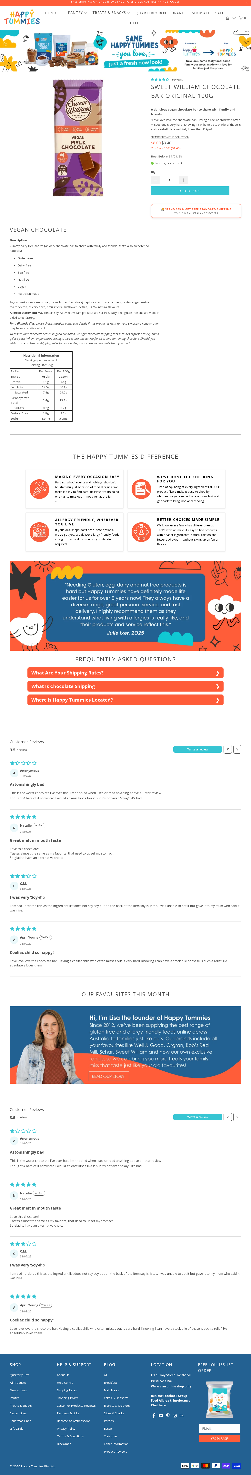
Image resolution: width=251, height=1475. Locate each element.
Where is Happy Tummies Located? (72, 699)
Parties (109, 1421)
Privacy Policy (66, 1428)
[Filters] (228, 749)
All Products (18, 1382)
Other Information (116, 1444)
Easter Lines (18, 1413)
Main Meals (111, 1390)
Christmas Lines (20, 1421)
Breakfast (110, 1382)
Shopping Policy (67, 1398)
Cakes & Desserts (116, 1398)
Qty (153, 172)
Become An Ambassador (73, 1421)
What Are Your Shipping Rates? (67, 672)
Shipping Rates (67, 1390)
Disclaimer (64, 1444)
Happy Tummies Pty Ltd (37, 1466)
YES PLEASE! (219, 1439)
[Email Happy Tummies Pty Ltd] (182, 1415)
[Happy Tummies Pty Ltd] (22, 17)
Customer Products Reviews (76, 1405)
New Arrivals (18, 1390)
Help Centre (65, 1382)
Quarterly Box (19, 1375)
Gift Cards (16, 1428)
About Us (63, 1375)
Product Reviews (115, 1451)
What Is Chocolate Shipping (63, 686)
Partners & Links (68, 1413)
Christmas (110, 1436)
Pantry (14, 1398)
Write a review (197, 749)
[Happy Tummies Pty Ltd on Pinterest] (168, 1415)
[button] (77, 13)
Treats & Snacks (21, 1405)
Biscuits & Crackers (117, 1405)
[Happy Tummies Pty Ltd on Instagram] (175, 1415)
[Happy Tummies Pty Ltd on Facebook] (154, 1415)
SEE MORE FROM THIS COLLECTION (170, 137)
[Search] (234, 18)
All (105, 1375)
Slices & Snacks (114, 1413)
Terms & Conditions (70, 1436)
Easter (108, 1428)
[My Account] (227, 18)
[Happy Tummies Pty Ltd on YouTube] (161, 1415)
